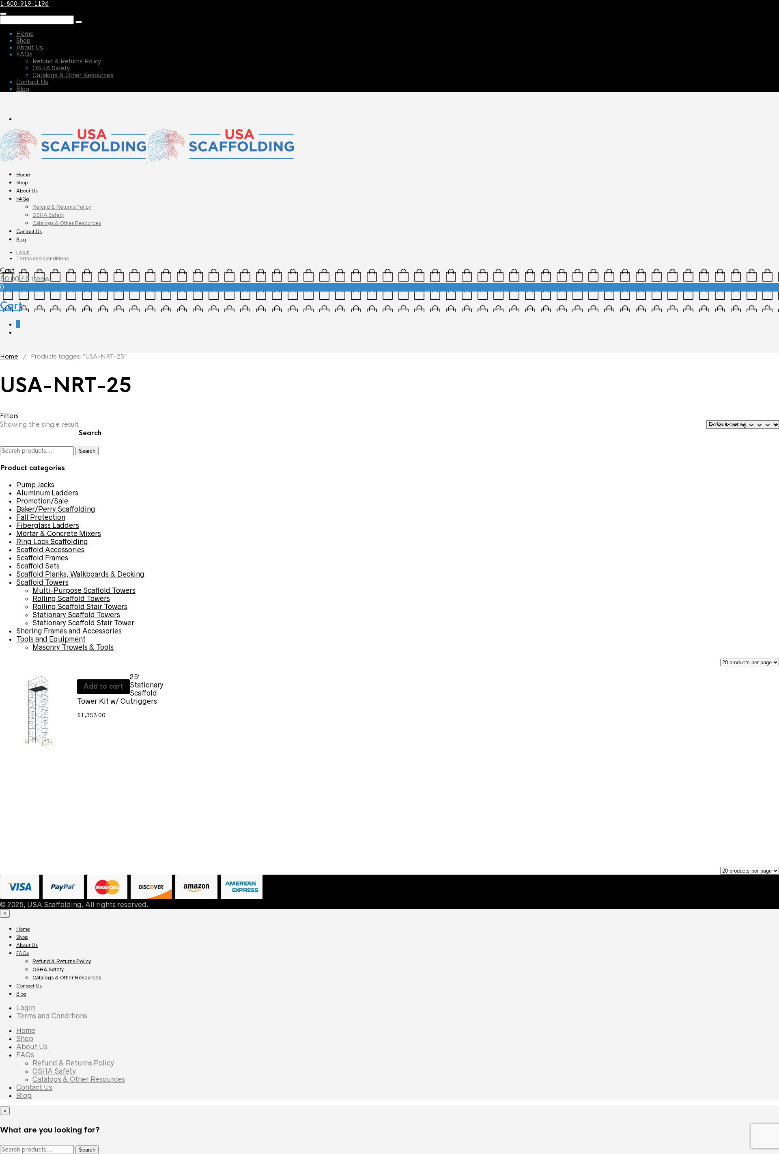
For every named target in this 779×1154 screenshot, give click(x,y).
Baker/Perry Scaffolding (55, 509)
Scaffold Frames (42, 558)
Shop (23, 40)
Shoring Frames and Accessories (69, 631)
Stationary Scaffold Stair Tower (83, 623)
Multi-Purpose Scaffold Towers (84, 590)
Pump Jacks (35, 485)
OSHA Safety (51, 68)
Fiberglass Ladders (47, 525)
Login (23, 252)
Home (25, 33)
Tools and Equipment (51, 639)
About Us (29, 47)
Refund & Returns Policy (66, 61)
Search (87, 451)
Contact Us (32, 81)
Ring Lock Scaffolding (52, 542)
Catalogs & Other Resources (73, 74)
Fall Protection (40, 517)
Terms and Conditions (42, 258)
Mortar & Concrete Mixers (58, 533)
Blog (22, 88)
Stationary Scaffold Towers (76, 615)
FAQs (24, 54)
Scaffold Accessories (50, 550)
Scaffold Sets (38, 566)
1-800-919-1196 (24, 3)
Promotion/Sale (42, 501)
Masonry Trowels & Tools (73, 647)
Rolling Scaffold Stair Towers (79, 607)
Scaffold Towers (42, 582)
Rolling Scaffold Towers (71, 598)
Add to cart (103, 686)
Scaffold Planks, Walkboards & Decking (80, 574)
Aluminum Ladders (47, 493)
